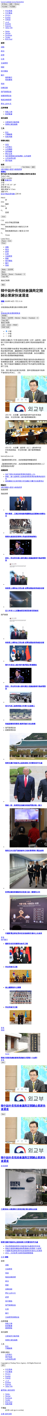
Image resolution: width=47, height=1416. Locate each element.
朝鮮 (2, 67)
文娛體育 (4, 63)
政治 (2, 51)
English (7, 1376)
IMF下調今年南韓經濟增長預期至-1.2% (20, 474)
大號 (9, 336)
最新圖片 (8, 77)
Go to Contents (6, 2)
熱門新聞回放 (6, 92)
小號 (9, 331)
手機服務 (8, 134)
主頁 (2, 1257)
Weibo (7, 31)
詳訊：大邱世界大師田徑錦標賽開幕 (19, 1253)
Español (8, 1382)
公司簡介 (8, 147)
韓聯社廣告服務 (11, 124)
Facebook (8, 35)
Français (8, 1384)
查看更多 (8, 180)
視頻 (2, 84)
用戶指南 (8, 160)
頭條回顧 (4, 88)
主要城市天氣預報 (12, 122)
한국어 (7, 1374)
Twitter (7, 37)
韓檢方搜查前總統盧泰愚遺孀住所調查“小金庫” (19, 1058)
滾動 (2, 47)
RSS (6, 132)
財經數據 (8, 114)
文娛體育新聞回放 (12, 1317)
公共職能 (8, 149)
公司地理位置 (10, 158)
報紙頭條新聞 (6, 100)
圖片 (2, 75)
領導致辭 (8, 151)
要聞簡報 (8, 1328)
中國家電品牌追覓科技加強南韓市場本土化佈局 (23, 1251)
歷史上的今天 (6, 104)
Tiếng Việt (8, 1386)
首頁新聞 (4, 1166)
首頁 (7, 145)
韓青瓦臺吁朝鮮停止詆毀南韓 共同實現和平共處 (19, 1242)
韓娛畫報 (8, 80)
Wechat (7, 33)
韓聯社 (3, 172)
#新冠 (11, 169)
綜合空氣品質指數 (8, 194)
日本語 (7, 1378)
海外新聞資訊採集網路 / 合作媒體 (18, 156)
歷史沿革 (8, 154)
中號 (9, 334)
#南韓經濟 (18, 169)
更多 (2, 937)
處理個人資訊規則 (8, 1390)
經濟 (2, 55)
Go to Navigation (18, 2)
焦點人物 (8, 112)
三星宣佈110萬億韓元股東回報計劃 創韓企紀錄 (19, 1209)
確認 (3, 284)
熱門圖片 (4, 940)
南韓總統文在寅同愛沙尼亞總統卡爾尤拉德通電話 (24, 481)
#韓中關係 (5, 169)
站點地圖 (8, 136)
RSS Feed (8, 39)
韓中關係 (4, 71)
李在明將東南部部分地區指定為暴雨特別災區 (22, 1246)
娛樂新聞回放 (6, 96)
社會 (2, 59)
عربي (7, 1380)
